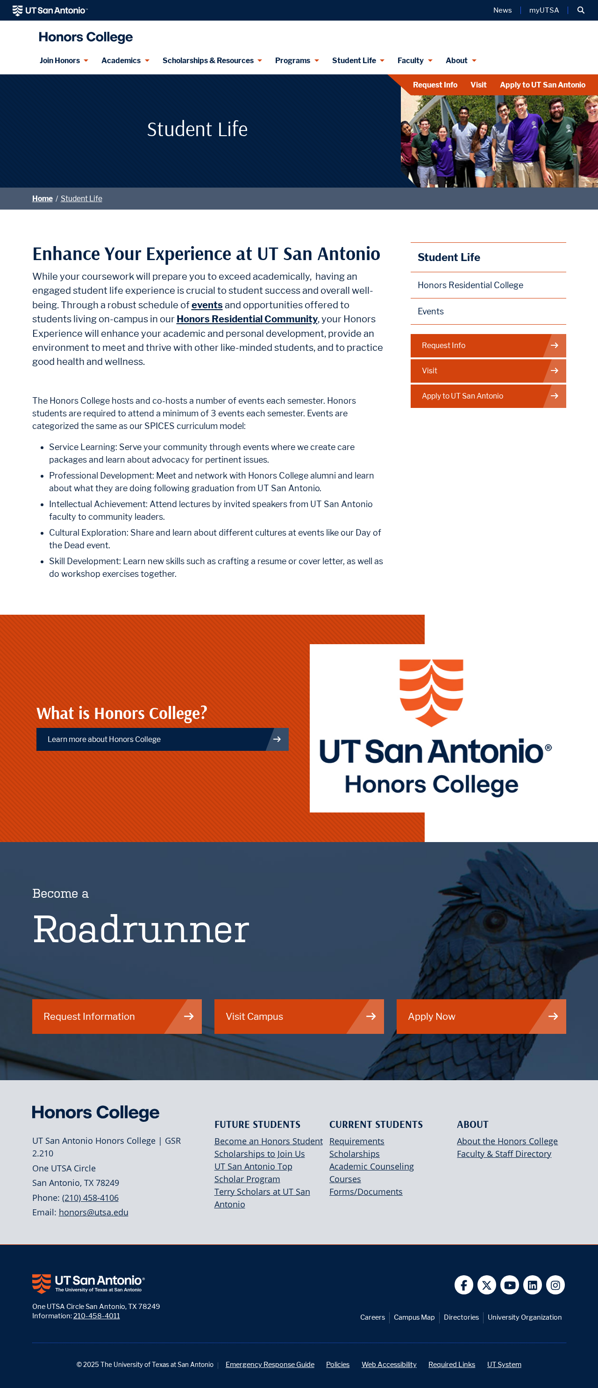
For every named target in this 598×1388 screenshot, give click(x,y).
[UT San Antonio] (50, 10)
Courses (345, 1179)
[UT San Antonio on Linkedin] (532, 1284)
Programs (292, 60)
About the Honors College (507, 1141)
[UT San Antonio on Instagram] (555, 1284)
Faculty (411, 60)
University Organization (525, 1317)
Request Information (89, 1016)
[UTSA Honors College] (83, 34)
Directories (461, 1317)
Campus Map (414, 1317)
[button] (581, 10)
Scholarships (354, 1153)
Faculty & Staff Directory (504, 1153)
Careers (372, 1317)
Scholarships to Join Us (259, 1153)
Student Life (354, 60)
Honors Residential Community (247, 319)
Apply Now (432, 1016)
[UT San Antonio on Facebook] (464, 1284)
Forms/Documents (366, 1191)
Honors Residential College (470, 285)
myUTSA (544, 10)
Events (431, 311)
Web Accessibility (389, 1364)
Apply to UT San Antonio (542, 84)
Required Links (451, 1364)
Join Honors (60, 60)
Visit (478, 84)
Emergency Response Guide (270, 1364)
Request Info (435, 84)
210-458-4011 (96, 1316)
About (457, 60)
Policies (337, 1364)
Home (42, 198)
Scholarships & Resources (208, 60)
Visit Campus (254, 1016)
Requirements (356, 1141)
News (502, 10)
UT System (504, 1364)
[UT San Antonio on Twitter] (487, 1284)
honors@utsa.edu (93, 1212)
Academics (121, 60)
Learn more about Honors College (104, 739)
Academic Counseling (371, 1166)
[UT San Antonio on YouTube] (510, 1284)
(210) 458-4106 (90, 1197)
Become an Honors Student (268, 1141)
